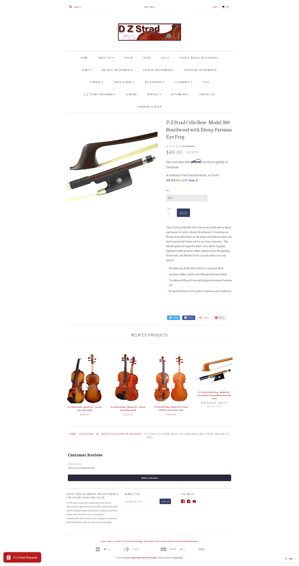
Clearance (183, 82)
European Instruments (200, 70)
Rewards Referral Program (187, 541)
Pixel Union (178, 557)
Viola (147, 57)
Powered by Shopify (149, 557)
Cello (165, 57)
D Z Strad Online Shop (131, 557)
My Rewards (148, 541)
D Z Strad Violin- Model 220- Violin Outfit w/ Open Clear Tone (171, 408)
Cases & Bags (123, 82)
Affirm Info (179, 94)
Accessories (154, 82)
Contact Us (207, 94)
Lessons (131, 94)
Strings (96, 82)
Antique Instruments (117, 70)
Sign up (152, 6)
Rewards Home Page (133, 541)
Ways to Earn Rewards (165, 541)
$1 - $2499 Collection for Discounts (119, 434)
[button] (180, 147)
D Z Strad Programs (99, 94)
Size (168, 190)
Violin (128, 57)
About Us (105, 57)
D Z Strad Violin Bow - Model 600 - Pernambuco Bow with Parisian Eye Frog (214, 395)
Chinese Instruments (158, 70)
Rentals (153, 94)
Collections (86, 434)
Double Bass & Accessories (199, 57)
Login (146, 6)
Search (110, 541)
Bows (86, 70)
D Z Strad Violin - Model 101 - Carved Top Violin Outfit (128, 408)
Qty (169, 208)
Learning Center (150, 106)
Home (84, 57)
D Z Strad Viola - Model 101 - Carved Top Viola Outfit (84, 408)
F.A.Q (206, 82)
